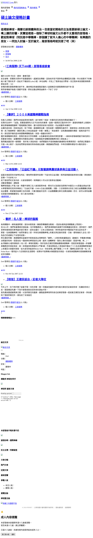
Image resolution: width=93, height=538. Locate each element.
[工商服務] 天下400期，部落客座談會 (27, 66)
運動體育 (19, 47)
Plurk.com (21, 340)
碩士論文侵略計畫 (15, 17)
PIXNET (29, 507)
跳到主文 (4, 24)
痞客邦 (13, 97)
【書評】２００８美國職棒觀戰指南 (27, 114)
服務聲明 (68, 507)
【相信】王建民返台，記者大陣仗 (25, 279)
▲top (3, 105)
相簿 (7, 51)
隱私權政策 (59, 507)
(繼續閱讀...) (6, 92)
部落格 (8, 54)
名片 (7, 57)
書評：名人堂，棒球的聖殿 (21, 219)
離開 (13, 534)
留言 (18, 97)
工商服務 (18, 101)
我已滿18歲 (5, 534)
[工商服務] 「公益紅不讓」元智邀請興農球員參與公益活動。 (42, 169)
